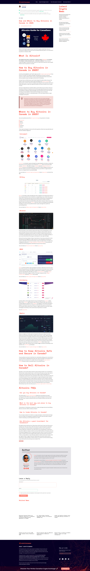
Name (20, 488)
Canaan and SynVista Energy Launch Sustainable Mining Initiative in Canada (64, 29)
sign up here (44, 172)
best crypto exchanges (35, 118)
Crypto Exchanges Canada (43, 1)
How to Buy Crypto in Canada (56, 1)
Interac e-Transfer (45, 81)
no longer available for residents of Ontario (37, 242)
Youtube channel (37, 461)
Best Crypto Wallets (66, 1)
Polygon (47, 273)
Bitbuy (20, 195)
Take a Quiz (65, 568)
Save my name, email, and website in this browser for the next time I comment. (36, 492)
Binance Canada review (30, 245)
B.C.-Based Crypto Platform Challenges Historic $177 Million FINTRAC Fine (64, 23)
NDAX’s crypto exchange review (32, 276)
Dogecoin (44, 166)
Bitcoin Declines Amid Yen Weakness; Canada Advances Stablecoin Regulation (64, 40)
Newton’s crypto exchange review (32, 346)
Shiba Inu (48, 166)
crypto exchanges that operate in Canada (53, 460)
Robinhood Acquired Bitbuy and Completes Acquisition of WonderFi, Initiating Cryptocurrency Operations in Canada (64, 17)
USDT (24, 274)
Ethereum (45, 59)
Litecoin (40, 164)
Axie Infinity (27, 344)
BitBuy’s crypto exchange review (32, 207)
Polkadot (36, 166)
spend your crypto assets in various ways (43, 383)
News (37, 1)
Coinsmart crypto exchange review (32, 172)
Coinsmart (22, 120)
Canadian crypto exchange (45, 74)
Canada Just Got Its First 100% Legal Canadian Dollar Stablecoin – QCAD (65, 34)
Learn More (41, 11)
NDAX (21, 124)
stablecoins (24, 166)
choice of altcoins (40, 271)
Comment (21, 481)
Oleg (35, 455)
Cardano (20, 167)
